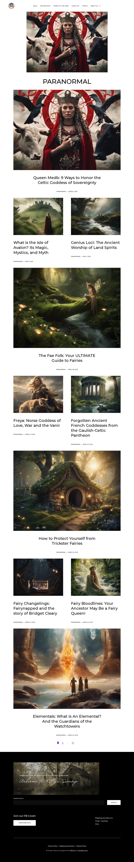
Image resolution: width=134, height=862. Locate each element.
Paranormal (61, 191)
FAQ (97, 824)
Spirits (85, 6)
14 (73, 743)
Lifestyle (75, 6)
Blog (35, 6)
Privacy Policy (52, 846)
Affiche (72, 850)
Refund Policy (81, 846)
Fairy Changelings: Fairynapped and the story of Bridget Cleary (35, 608)
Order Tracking (101, 821)
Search (114, 802)
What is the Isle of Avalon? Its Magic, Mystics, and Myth (30, 247)
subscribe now (25, 823)
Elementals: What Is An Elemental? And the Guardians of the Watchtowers (67, 721)
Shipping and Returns (104, 818)
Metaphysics (45, 6)
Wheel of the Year (61, 6)
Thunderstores (82, 850)
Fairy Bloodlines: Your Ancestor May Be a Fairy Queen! (94, 608)
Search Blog (18, 798)
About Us (94, 6)
